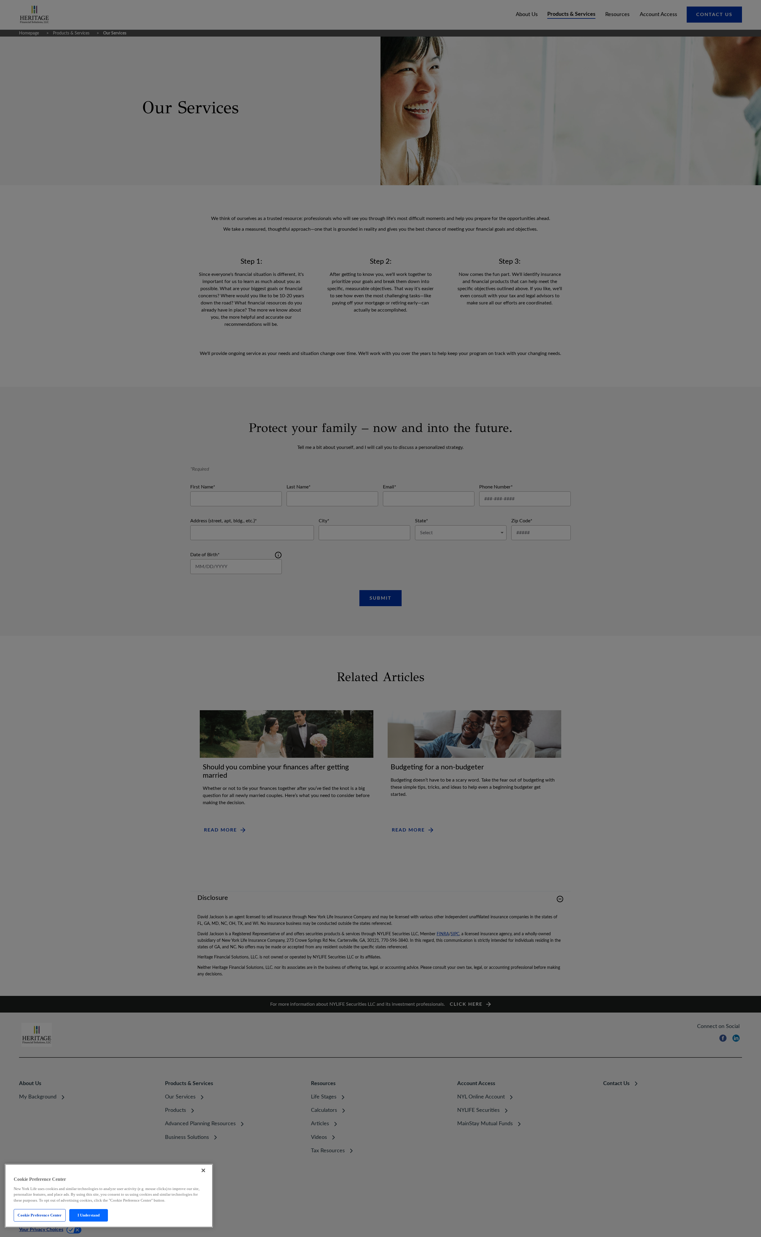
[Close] (203, 1170)
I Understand (89, 1215)
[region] (109, 1195)
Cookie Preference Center (40, 1215)
